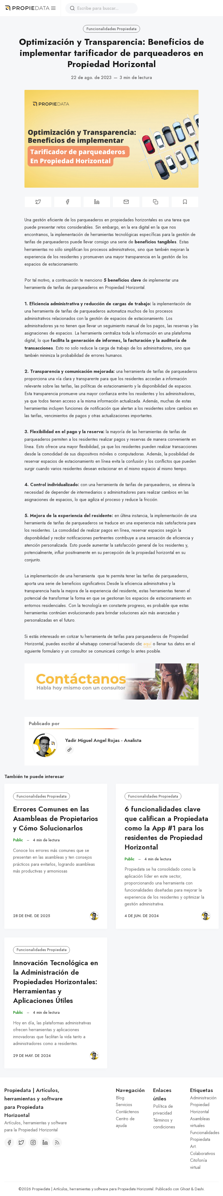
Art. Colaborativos (202, 1150)
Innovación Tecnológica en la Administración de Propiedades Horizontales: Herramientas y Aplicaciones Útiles (55, 982)
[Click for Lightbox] (111, 681)
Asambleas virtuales (200, 1122)
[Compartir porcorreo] (126, 201)
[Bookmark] (185, 201)
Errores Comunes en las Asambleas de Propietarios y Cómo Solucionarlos (55, 818)
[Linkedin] (45, 1142)
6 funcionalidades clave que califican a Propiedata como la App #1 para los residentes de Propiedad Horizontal (166, 828)
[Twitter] (21, 1142)
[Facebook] (9, 1142)
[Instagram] (33, 1142)
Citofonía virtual (198, 1163)
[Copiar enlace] (155, 201)
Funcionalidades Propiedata (111, 29)
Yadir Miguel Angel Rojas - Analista (103, 740)
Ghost (185, 1189)
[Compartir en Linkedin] (96, 201)
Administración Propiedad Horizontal (203, 1105)
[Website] (69, 749)
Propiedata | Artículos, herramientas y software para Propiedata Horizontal (92, 1189)
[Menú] (53, 8)
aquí (147, 644)
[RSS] (57, 1142)
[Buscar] (72, 8)
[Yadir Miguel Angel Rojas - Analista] (94, 916)
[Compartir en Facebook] (67, 201)
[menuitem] (130, 1097)
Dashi (199, 1189)
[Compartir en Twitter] (38, 201)
